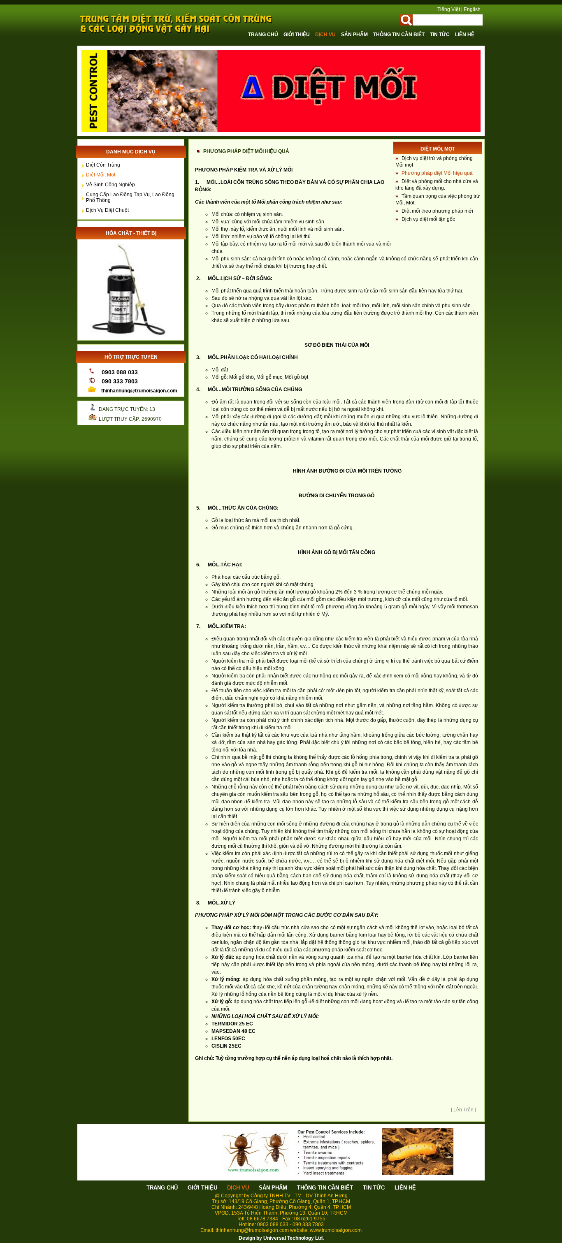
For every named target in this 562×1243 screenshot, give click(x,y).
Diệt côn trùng (103, 165)
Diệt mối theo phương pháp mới (437, 211)
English (472, 9)
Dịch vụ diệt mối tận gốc (428, 219)
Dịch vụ (326, 34)
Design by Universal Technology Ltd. (281, 1238)
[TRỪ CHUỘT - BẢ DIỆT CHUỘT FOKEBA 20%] (129, 336)
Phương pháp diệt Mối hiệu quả (437, 173)
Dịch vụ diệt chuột (107, 210)
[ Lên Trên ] (463, 1110)
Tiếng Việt (448, 9)
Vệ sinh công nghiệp (110, 185)
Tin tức (440, 34)
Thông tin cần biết (399, 34)
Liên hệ (464, 34)
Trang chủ (263, 34)
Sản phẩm (355, 34)
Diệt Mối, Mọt (100, 175)
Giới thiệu (297, 34)
